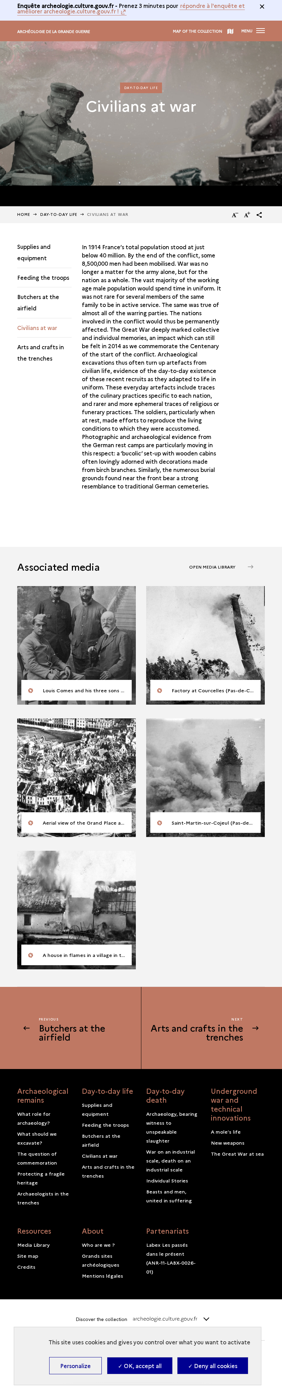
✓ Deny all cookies (212, 1365)
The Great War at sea (237, 1153)
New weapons (228, 1142)
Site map (27, 1255)
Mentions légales (102, 1275)
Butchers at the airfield (38, 302)
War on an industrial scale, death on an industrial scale (170, 1160)
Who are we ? (98, 1244)
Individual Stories (167, 1180)
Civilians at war (37, 327)
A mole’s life (226, 1131)
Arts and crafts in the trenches (40, 352)
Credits (26, 1266)
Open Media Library (213, 567)
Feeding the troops (43, 277)
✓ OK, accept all (140, 1365)
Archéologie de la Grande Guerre (53, 31)
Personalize (75, 1365)
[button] (259, 214)
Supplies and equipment (34, 252)
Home (23, 214)
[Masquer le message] (262, 6)
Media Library (33, 1244)
